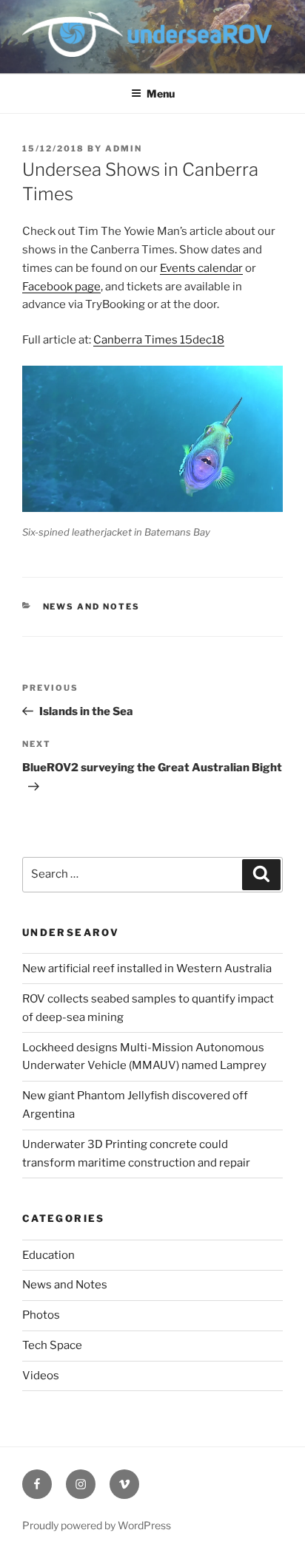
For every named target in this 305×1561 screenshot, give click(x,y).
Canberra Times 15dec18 (158, 339)
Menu (161, 93)
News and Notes (92, 606)
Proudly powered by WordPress (96, 1525)
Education (48, 1255)
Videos (40, 1375)
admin (123, 148)
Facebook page (61, 286)
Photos (41, 1315)
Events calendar (201, 268)
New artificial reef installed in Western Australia (147, 968)
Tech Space (52, 1345)
